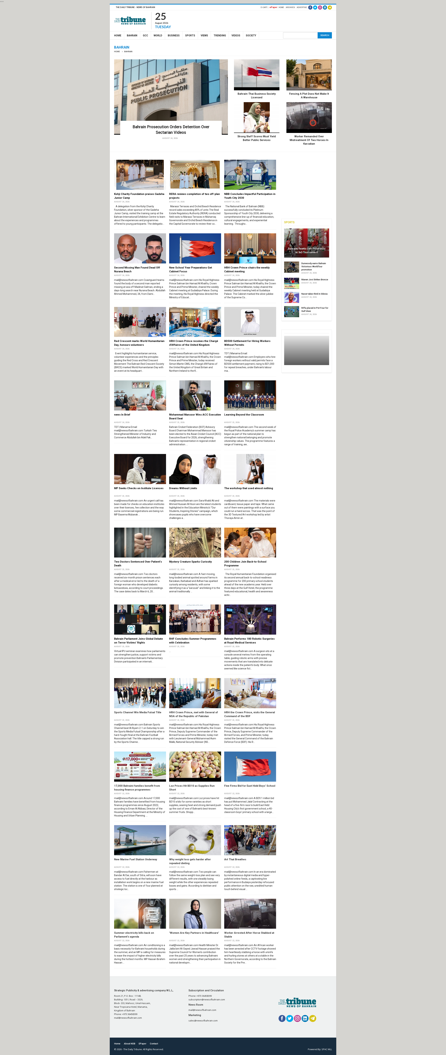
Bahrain (132, 35)
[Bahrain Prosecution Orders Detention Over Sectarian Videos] (171, 97)
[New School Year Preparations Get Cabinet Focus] (195, 248)
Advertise (302, 7)
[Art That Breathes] (250, 840)
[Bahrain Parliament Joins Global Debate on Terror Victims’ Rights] (140, 619)
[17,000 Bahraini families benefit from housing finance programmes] (140, 767)
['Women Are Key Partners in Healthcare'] (195, 914)
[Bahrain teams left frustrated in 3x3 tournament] (306, 243)
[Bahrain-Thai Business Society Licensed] (256, 74)
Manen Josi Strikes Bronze (314, 279)
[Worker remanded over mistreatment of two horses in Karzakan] (309, 117)
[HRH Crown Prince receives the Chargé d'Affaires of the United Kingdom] (195, 322)
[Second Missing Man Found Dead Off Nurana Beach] (140, 248)
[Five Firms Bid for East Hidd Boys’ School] (250, 767)
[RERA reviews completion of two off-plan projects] (195, 175)
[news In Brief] (140, 395)
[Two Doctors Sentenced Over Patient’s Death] (140, 543)
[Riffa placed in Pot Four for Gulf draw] (291, 311)
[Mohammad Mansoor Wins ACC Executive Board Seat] (195, 395)
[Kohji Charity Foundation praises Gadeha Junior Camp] (140, 175)
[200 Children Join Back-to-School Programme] (250, 543)
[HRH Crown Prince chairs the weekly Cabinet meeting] (250, 248)
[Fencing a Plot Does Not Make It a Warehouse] (309, 74)
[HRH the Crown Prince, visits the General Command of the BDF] (250, 693)
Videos (236, 35)
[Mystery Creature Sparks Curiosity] (195, 543)
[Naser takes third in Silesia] (291, 297)
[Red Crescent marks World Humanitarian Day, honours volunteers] (140, 322)
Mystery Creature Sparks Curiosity (190, 561)
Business (174, 35)
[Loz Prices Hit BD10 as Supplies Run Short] (195, 767)
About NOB (129, 1043)
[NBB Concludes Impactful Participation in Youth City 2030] (250, 175)
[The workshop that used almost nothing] (250, 469)
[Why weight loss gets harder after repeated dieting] (195, 840)
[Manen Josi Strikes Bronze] (291, 283)
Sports (190, 35)
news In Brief (122, 414)
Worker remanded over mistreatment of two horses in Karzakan (309, 140)
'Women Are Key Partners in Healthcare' (194, 932)
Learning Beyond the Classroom (244, 414)
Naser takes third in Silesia (314, 294)
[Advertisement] (268, 20)
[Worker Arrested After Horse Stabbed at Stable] (250, 914)
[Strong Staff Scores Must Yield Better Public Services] (256, 117)
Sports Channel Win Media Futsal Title (137, 712)
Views (204, 35)
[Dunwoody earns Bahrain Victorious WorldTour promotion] (291, 267)
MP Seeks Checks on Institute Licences (138, 488)
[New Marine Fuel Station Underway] (140, 840)
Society (251, 35)
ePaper (273, 7)
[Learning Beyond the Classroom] (250, 395)
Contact (154, 1043)
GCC (145, 35)
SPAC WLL (327, 1049)
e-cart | (264, 7)
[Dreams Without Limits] (195, 469)
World (158, 35)
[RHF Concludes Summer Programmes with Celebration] (195, 619)
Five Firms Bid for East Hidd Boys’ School (249, 785)
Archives (290, 7)
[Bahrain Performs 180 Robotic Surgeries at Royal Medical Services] (250, 619)
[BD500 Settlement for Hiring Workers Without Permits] (250, 322)
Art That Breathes (235, 859)
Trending (220, 35)
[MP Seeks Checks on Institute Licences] (140, 469)
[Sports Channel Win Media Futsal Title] (140, 693)
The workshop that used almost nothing (248, 488)
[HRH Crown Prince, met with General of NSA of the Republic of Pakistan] (195, 693)
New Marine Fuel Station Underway (135, 859)
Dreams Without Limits (183, 488)
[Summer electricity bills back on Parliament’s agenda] (140, 914)
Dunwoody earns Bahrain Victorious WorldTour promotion (313, 266)
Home (281, 7)
